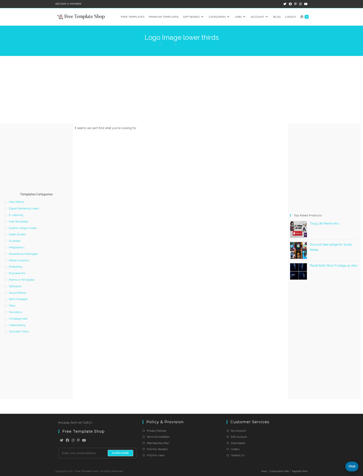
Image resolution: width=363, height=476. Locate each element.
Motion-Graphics (19, 260)
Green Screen (17, 234)
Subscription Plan (279, 471)
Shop (264, 471)
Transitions (15, 312)
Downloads (238, 443)
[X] (61, 441)
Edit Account (239, 436)
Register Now (300, 471)
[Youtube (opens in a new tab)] (305, 4)
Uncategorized (18, 318)
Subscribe (120, 453)
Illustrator (15, 240)
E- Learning (16, 215)
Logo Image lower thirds (192, 43)
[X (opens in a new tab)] (285, 4)
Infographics (16, 247)
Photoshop (15, 266)
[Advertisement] (181, 87)
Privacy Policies (156, 430)
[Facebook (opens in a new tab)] (290, 4)
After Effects (16, 202)
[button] (351, 466)
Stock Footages (18, 299)
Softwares (15, 286)
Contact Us (237, 455)
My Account (238, 430)
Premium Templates (21, 279)
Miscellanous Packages (23, 253)
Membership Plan (158, 443)
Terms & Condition (158, 436)
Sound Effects (17, 292)
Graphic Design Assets (23, 228)
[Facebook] (67, 441)
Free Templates (18, 221)
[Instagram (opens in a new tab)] (300, 4)
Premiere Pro (17, 273)
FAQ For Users (156, 455)
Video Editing (17, 325)
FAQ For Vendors (157, 449)
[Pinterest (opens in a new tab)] (295, 4)
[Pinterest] (78, 441)
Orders (235, 449)
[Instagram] (73, 441)
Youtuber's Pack (19, 331)
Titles (12, 305)
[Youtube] (84, 441)
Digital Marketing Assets (24, 208)
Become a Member (68, 3)
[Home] (156, 43)
